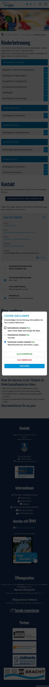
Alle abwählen (24, 360)
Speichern (24, 366)
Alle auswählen (24, 354)
